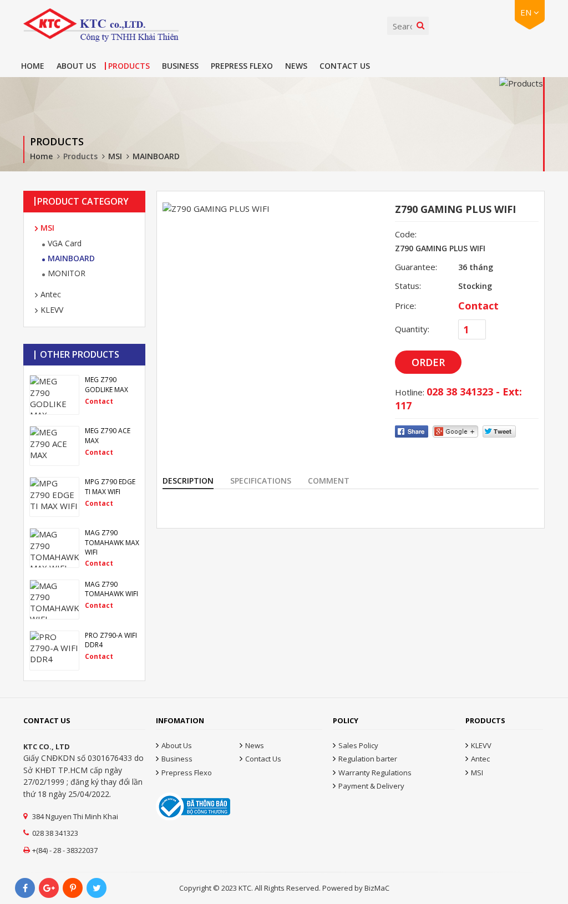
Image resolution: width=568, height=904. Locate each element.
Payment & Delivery (371, 786)
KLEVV (51, 309)
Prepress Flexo (242, 65)
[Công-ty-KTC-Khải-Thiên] (101, 25)
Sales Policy (358, 745)
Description (188, 480)
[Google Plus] (49, 888)
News (296, 65)
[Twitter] (96, 888)
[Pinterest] (73, 888)
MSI (115, 156)
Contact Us (345, 65)
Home (32, 65)
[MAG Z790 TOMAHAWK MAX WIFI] (84, 547)
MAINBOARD (156, 156)
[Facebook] (25, 888)
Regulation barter (367, 759)
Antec (50, 294)
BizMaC (376, 888)
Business (180, 65)
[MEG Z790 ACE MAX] (84, 445)
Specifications (260, 480)
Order (428, 362)
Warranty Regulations (375, 773)
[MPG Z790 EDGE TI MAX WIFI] (84, 496)
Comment (328, 480)
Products (129, 65)
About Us (76, 65)
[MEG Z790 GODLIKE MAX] (84, 394)
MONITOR (66, 273)
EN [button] (527, 12)
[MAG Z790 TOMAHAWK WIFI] (84, 599)
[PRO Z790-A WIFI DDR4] (84, 650)
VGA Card (65, 243)
